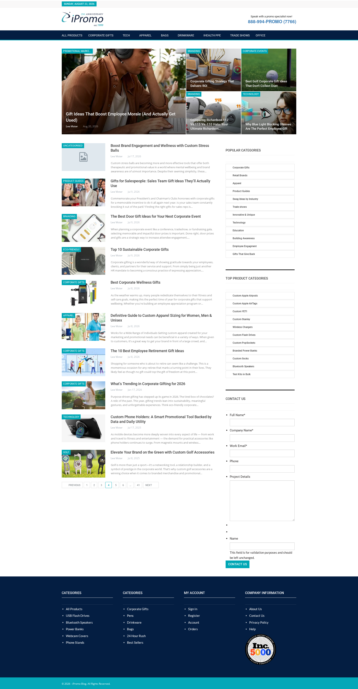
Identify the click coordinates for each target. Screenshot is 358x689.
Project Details (240, 477)
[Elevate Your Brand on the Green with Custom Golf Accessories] (83, 464)
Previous (74, 485)
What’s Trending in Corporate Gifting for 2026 (148, 384)
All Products (72, 35)
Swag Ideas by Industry (245, 199)
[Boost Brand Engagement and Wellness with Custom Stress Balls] (83, 157)
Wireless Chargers (243, 327)
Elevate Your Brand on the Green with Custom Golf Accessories (162, 452)
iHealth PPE (212, 35)
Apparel (145, 35)
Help (252, 629)
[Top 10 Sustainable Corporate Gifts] (83, 261)
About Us (255, 609)
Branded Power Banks (245, 350)
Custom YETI (240, 311)
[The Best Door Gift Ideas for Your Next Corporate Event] (83, 228)
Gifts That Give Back (244, 254)
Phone (234, 461)
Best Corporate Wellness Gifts (135, 282)
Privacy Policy (258, 622)
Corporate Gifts (100, 35)
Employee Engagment (245, 246)
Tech (126, 35)
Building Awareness (244, 238)
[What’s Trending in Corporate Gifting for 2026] (83, 395)
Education (238, 230)
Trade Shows (240, 35)
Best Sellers (135, 642)
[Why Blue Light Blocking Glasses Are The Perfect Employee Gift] (269, 112)
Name (234, 538)
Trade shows (240, 206)
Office (260, 35)
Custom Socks (241, 358)
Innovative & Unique (244, 214)
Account (193, 622)
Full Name (237, 415)
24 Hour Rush (136, 636)
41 (138, 485)
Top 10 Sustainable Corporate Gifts (140, 249)
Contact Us (257, 615)
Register (194, 615)
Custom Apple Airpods (245, 295)
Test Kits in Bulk (241, 374)
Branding (194, 51)
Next (148, 485)
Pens (130, 615)
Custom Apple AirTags (245, 303)
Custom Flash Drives (244, 335)
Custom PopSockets (244, 342)
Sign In (192, 609)
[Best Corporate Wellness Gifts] (83, 294)
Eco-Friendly (71, 249)
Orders (193, 629)
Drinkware (186, 35)
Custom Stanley (241, 319)
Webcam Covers (77, 636)
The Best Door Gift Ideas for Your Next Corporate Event (156, 216)
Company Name (241, 430)
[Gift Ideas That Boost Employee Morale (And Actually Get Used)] (123, 91)
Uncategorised (73, 145)
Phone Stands (75, 642)
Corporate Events (255, 51)
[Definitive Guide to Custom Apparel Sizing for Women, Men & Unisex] (83, 327)
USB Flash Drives (78, 615)
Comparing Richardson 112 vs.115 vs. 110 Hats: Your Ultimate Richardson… (209, 124)
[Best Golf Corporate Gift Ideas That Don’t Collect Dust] (269, 69)
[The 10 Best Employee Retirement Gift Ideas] (83, 362)
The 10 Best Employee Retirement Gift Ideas (147, 351)
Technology (251, 94)
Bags (164, 35)
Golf (66, 452)
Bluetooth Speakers (243, 366)
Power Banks (75, 629)
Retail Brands (240, 175)
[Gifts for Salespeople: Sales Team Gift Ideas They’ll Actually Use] (83, 192)
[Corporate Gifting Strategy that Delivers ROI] (214, 69)
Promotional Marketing (78, 51)
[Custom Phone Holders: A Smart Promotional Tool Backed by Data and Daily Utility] (83, 428)
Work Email (238, 446)
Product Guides (73, 181)
